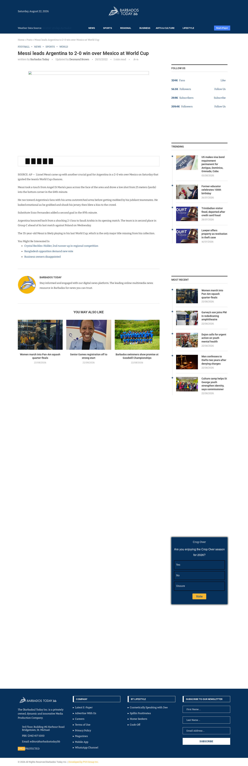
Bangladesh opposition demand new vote (48, 251)
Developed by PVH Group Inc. (84, 762)
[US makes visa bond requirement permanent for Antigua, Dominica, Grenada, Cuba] (187, 162)
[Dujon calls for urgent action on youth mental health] (187, 340)
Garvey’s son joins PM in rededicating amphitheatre (214, 316)
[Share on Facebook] (27, 161)
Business (144, 28)
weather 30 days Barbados (56, 28)
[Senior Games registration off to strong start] (88, 335)
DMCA (21, 748)
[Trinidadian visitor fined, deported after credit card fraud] (187, 214)
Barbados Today (39, 59)
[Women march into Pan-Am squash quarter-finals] (40, 335)
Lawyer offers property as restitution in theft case (214, 234)
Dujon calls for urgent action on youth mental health (214, 338)
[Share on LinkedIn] (39, 161)
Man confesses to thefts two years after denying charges (214, 360)
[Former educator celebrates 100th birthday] (187, 192)
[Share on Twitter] (33, 161)
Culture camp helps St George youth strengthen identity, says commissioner (214, 384)
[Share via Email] (51, 161)
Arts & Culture (165, 28)
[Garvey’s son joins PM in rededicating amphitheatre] (187, 318)
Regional (125, 28)
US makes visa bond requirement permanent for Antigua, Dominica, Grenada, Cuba (213, 164)
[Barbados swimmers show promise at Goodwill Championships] (137, 335)
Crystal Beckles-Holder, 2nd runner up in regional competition (61, 245)
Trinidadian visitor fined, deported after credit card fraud (213, 212)
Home (21, 39)
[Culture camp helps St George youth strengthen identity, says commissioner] (187, 384)
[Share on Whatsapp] (45, 161)
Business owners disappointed (42, 256)
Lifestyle (188, 28)
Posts (29, 39)
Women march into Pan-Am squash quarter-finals (212, 294)
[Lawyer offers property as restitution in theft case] (187, 236)
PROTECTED (32, 748)
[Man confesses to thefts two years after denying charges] (187, 362)
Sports (107, 28)
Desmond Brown (79, 59)
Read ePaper (222, 28)
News (91, 28)
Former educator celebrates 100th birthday (211, 190)
